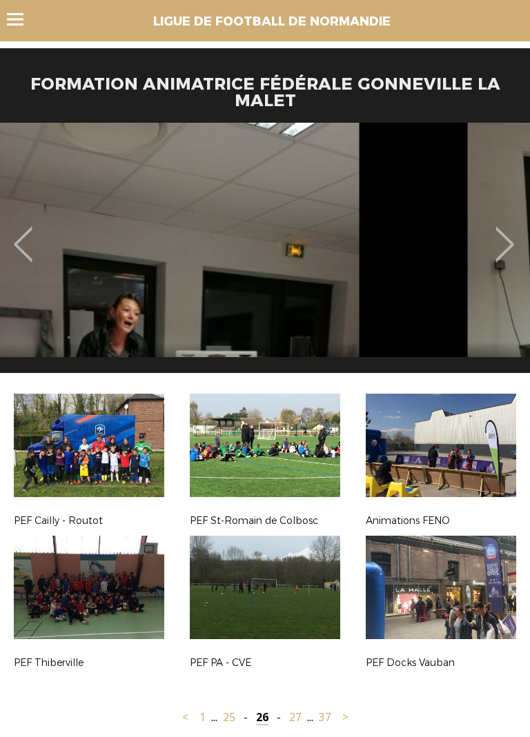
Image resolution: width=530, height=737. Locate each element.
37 (325, 717)
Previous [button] (23, 234)
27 (295, 717)
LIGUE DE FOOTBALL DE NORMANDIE (272, 21)
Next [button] (505, 234)
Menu (22, 19)
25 (229, 717)
